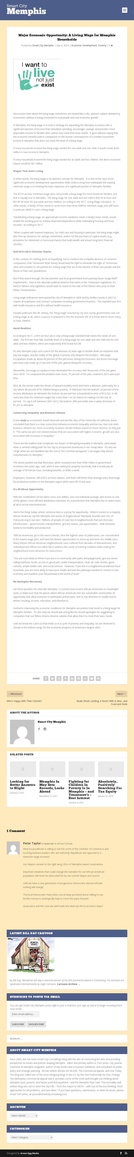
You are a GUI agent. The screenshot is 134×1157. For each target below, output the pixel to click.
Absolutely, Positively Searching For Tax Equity (110, 786)
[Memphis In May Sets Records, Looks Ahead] (52, 769)
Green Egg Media (29, 1153)
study (23, 420)
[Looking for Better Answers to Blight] (23, 769)
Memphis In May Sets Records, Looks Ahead (51, 786)
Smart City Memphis (43, 45)
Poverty (102, 45)
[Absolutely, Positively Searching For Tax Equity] (111, 769)
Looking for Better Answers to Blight (22, 785)
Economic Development (84, 45)
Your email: (16, 1008)
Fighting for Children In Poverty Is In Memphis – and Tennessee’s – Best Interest (81, 790)
